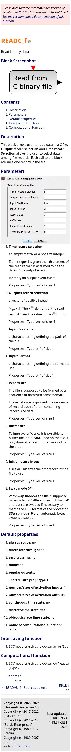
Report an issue (14, 678)
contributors (20, 746)
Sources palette (35, 687)
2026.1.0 (20, 12)
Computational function (27, 127)
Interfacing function (24, 123)
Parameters (17, 114)
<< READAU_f (11, 687)
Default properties (22, 119)
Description (17, 110)
